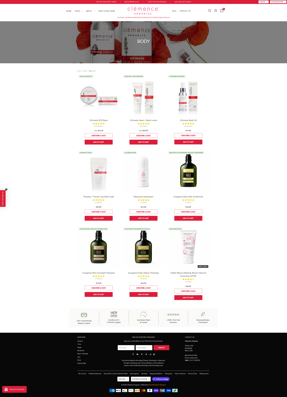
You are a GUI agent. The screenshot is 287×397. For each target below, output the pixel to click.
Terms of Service (180, 374)
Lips (78, 357)
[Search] (209, 10)
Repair (79, 347)
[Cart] (221, 10)
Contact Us (185, 11)
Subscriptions (134, 374)
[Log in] (215, 10)
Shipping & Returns (156, 374)
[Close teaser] (6, 189)
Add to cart (98, 142)
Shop (77, 11)
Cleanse (80, 341)
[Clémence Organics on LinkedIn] (150, 354)
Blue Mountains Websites (157, 385)
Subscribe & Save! (98, 136)
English (262, 2)
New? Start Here (107, 11)
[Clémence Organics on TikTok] (154, 354)
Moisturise (80, 351)
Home (68, 11)
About (89, 11)
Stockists (144, 374)
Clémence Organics (133, 385)
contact (191, 358)
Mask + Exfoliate (82, 354)
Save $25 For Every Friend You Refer (116, 374)
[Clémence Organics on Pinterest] (141, 354)
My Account (82, 374)
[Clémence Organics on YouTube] (137, 354)
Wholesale (168, 374)
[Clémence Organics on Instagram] (146, 354)
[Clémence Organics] (143, 11)
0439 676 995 (192, 355)
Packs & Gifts (81, 363)
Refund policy (204, 374)
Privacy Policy (192, 374)
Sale (174, 11)
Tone (79, 344)
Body (143, 41)
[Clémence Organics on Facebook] (133, 354)
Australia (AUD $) (277, 2)
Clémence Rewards (94, 374)
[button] (99, 124)
